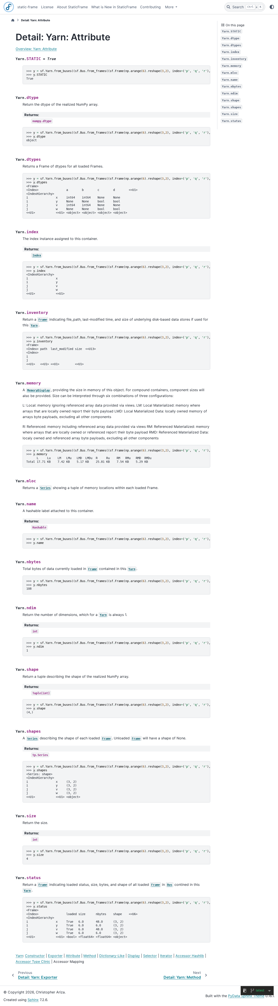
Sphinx (33, 1000)
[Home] (13, 20)
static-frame (27, 7)
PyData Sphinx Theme (246, 996)
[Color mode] (272, 7)
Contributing (150, 7)
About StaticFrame (72, 7)
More (170, 7)
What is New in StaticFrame (114, 7)
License (47, 7)
